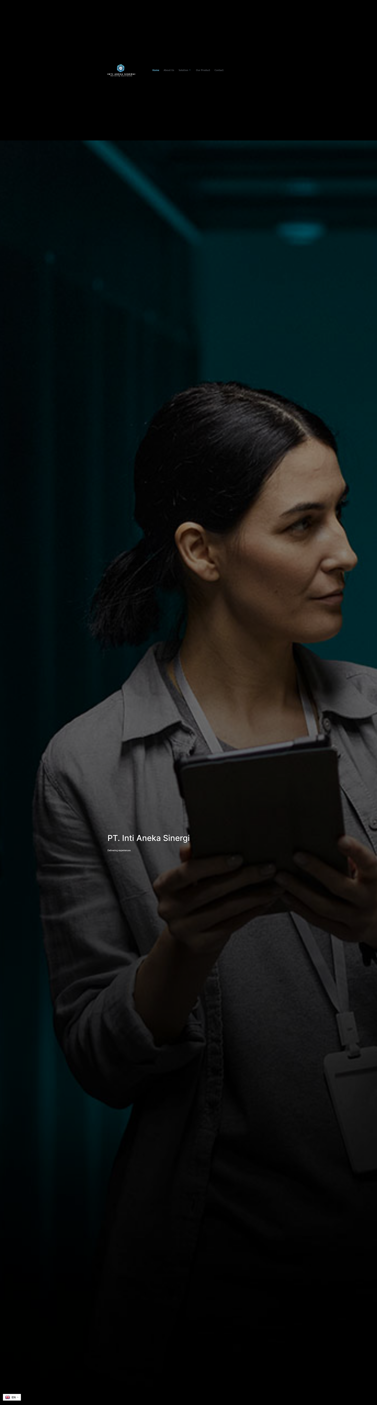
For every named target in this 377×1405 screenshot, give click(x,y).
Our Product (203, 70)
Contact (219, 70)
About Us (169, 70)
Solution (183, 70)
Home (155, 70)
